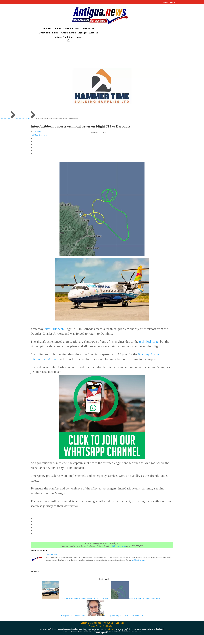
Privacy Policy (95, 626)
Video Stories (87, 28)
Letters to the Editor (48, 33)
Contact (79, 37)
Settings (178, 631)
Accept (151, 631)
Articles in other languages (74, 33)
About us (93, 33)
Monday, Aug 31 (169, 2)
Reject (164, 631)
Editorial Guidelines (63, 37)
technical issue (148, 341)
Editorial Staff (38, 132)
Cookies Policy (109, 626)
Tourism (47, 28)
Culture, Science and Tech (66, 28)
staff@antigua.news (39, 135)
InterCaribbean (54, 329)
